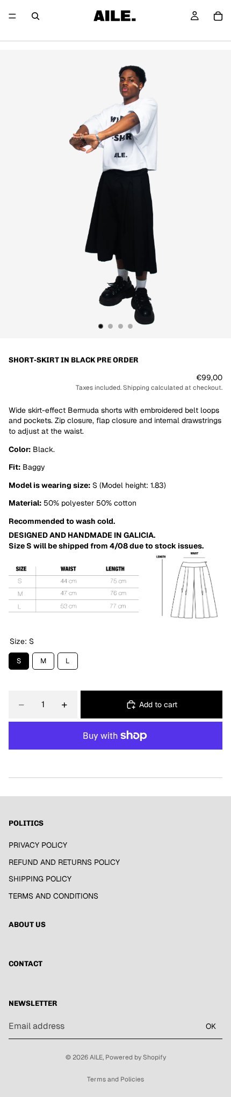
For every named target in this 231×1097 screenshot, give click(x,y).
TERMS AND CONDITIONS (53, 895)
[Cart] (218, 16)
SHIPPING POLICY (40, 879)
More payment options (115, 760)
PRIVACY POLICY (38, 844)
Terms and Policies (115, 1079)
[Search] (35, 16)
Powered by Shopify (135, 1057)
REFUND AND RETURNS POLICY (64, 861)
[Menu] (12, 16)
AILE (96, 1057)
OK (211, 1026)
